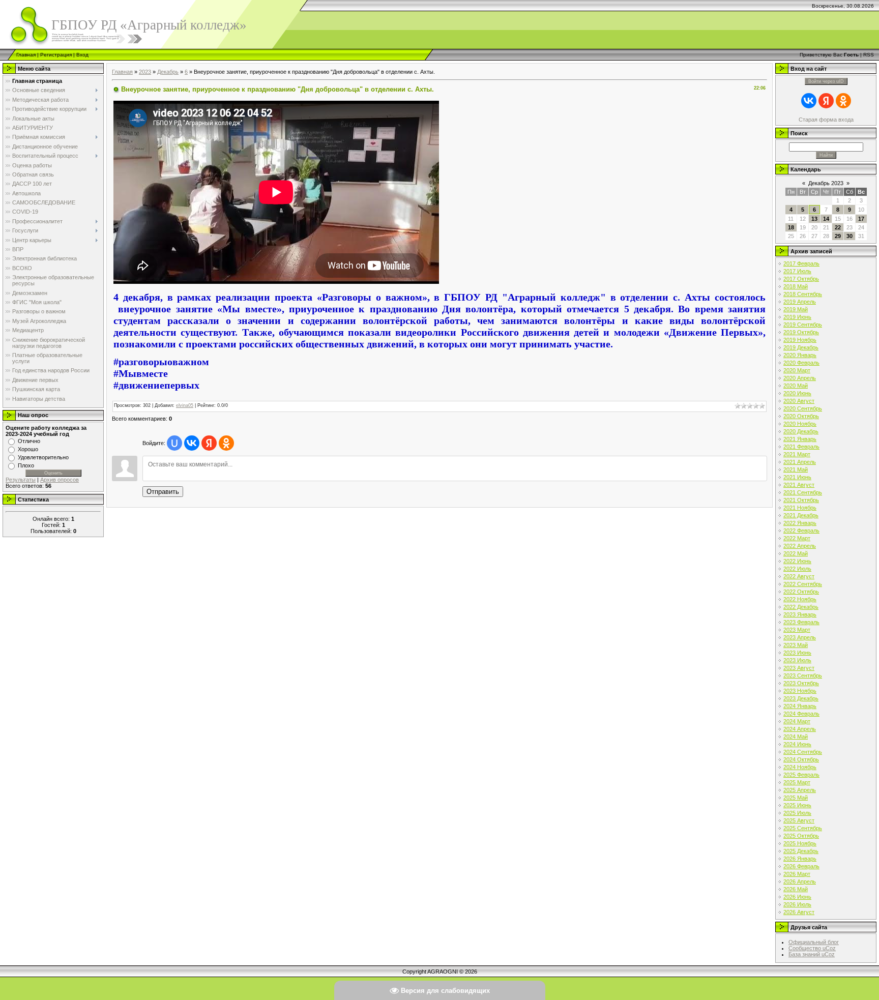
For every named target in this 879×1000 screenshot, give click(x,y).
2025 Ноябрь (799, 843)
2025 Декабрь (800, 851)
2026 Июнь (797, 897)
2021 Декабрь (800, 515)
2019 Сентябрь (802, 324)
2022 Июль (797, 569)
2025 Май (795, 798)
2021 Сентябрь (802, 492)
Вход (82, 54)
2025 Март (796, 782)
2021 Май (795, 469)
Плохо (26, 465)
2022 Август (798, 576)
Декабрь (168, 72)
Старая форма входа (826, 119)
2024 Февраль (801, 714)
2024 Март (796, 721)
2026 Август (798, 912)
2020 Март (796, 370)
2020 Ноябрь (799, 424)
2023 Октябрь (801, 683)
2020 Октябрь (801, 416)
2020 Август (798, 401)
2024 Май (795, 736)
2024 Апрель (799, 729)
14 (826, 219)
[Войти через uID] (174, 443)
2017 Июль (797, 271)
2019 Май (795, 309)
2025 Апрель (799, 790)
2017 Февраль (801, 263)
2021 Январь (799, 439)
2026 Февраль (801, 866)
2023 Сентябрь (802, 675)
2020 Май (795, 386)
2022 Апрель (799, 546)
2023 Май (795, 645)
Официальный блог (813, 942)
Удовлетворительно (43, 457)
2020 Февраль (801, 363)
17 (861, 219)
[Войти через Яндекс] (209, 443)
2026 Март (796, 874)
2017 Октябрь (801, 279)
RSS (868, 54)
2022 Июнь (797, 561)
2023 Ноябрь (799, 691)
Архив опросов (59, 480)
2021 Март (796, 454)
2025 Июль (797, 813)
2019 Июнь (797, 317)
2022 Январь (799, 523)
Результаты (21, 480)
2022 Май (795, 553)
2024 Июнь (797, 744)
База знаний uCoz (811, 954)
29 (838, 236)
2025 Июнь (797, 805)
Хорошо (28, 449)
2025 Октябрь (801, 836)
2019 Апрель (799, 302)
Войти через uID (826, 81)
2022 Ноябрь (799, 599)
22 (838, 227)
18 (791, 227)
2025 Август (798, 820)
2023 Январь (799, 614)
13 (814, 219)
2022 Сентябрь (802, 584)
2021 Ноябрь (799, 508)
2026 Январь (799, 859)
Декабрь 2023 (825, 183)
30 (849, 236)
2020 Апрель (799, 378)
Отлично (29, 441)
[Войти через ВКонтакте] (191, 443)
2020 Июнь (797, 393)
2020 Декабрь (800, 431)
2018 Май (795, 286)
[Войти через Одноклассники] (226, 443)
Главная (26, 54)
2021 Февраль (801, 447)
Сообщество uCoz (812, 948)
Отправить (162, 491)
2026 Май (795, 889)
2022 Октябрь (801, 592)
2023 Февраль (801, 622)
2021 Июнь (797, 477)
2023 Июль (797, 660)
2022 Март (796, 538)
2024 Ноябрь (799, 767)
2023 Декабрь (800, 698)
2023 (145, 72)
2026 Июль (797, 904)
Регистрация (56, 54)
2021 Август (798, 485)
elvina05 (184, 405)
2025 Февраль (801, 775)
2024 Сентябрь (802, 752)
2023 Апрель (799, 637)
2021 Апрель (799, 462)
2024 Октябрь (801, 759)
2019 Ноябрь (799, 340)
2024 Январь (799, 706)
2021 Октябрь (801, 500)
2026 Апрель (799, 881)
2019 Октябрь (801, 332)
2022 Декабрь (800, 607)
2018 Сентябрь (802, 294)
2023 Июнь (797, 653)
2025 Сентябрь (802, 828)
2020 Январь (799, 355)
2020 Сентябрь (802, 408)
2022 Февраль (801, 530)
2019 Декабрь (800, 347)
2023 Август (798, 668)
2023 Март (796, 630)
